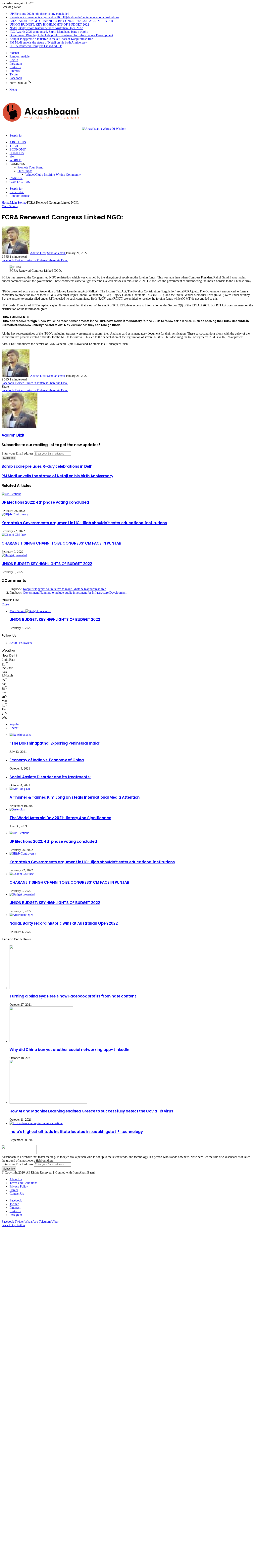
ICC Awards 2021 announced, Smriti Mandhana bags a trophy (49, 31)
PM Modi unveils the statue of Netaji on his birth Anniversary (48, 42)
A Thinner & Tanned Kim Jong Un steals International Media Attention (75, 797)
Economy (18, 149)
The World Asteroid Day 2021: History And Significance (60, 818)
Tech (14, 146)
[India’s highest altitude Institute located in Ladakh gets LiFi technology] (36, 1123)
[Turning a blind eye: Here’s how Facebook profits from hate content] (48, 987)
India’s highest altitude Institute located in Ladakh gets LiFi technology (76, 1131)
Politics (17, 153)
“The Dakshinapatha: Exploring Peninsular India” (55, 743)
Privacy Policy (19, 1186)
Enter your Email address (17, 453)
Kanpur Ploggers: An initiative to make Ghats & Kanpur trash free (64, 589)
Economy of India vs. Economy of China (47, 760)
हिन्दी (12, 156)
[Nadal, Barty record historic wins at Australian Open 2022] (21, 914)
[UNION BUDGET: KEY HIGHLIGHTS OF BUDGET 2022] (14, 555)
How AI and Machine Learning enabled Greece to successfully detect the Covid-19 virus (91, 1111)
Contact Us (20, 181)
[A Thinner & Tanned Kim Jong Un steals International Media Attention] (20, 788)
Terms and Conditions (23, 1183)
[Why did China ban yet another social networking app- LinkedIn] (41, 1041)
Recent (14, 728)
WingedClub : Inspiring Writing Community (53, 174)
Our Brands (25, 171)
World (16, 160)
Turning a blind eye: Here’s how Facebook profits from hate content (73, 996)
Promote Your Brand (30, 167)
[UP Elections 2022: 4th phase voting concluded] (11, 494)
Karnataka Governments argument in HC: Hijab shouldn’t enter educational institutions (64, 17)
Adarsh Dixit (38, 253)
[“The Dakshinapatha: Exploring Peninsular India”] (20, 734)
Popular (14, 724)
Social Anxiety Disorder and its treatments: (50, 777)
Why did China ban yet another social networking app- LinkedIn (69, 1049)
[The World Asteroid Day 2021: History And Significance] (17, 809)
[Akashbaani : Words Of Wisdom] (64, 128)
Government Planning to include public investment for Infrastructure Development (61, 35)
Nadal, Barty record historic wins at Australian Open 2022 (46, 28)
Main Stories (18, 202)
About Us (18, 142)
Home (5, 202)
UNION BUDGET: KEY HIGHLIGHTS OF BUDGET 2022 (49, 24)
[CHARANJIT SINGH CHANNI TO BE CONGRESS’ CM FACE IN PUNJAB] (14, 534)
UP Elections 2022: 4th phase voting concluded (39, 13)
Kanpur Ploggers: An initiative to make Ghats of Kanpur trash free (51, 39)
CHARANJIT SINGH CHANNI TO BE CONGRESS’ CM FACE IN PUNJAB (61, 21)
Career (16, 178)
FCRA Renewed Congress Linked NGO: (36, 46)
